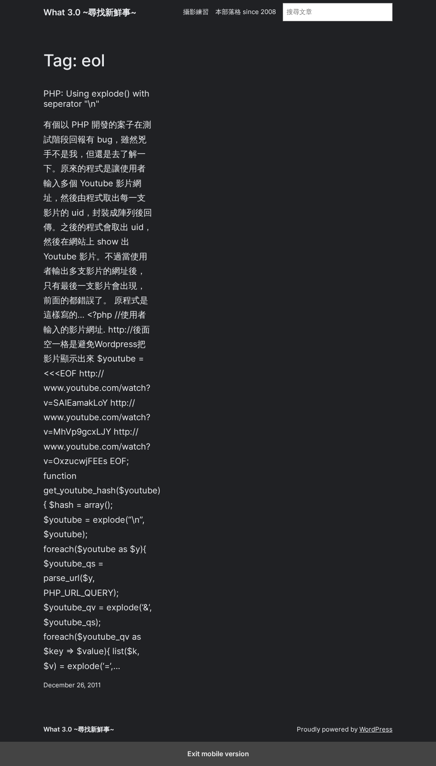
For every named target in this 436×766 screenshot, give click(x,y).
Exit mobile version (218, 753)
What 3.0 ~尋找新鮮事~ (89, 12)
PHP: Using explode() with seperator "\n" (96, 98)
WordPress (376, 729)
